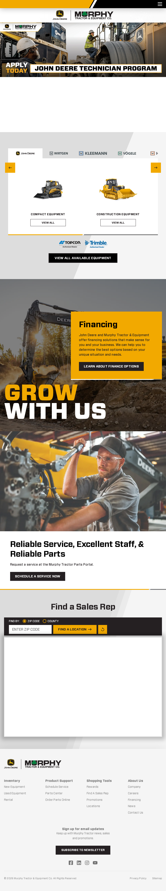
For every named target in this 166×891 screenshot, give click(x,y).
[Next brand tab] (156, 168)
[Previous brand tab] (10, 168)
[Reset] (102, 629)
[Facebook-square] (70, 862)
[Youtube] (95, 862)
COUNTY (53, 621)
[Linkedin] (79, 862)
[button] (73, 126)
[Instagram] (87, 862)
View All (48, 222)
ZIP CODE (33, 621)
